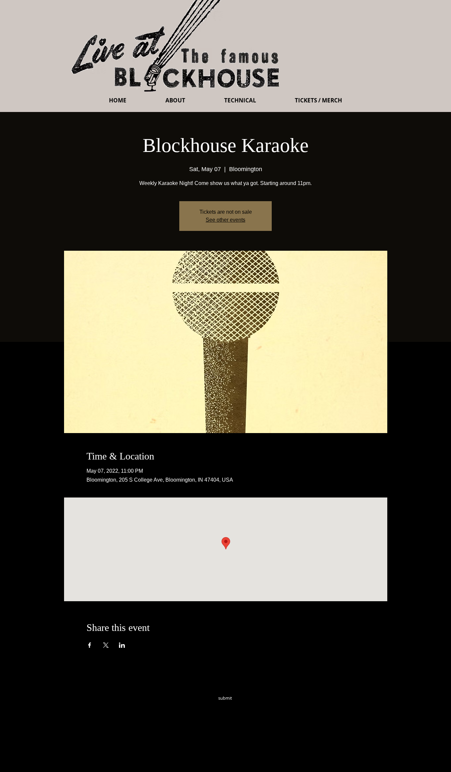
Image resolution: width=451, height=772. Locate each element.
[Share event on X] (106, 645)
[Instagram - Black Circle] (272, 707)
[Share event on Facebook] (90, 645)
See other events (225, 220)
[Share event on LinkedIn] (122, 645)
